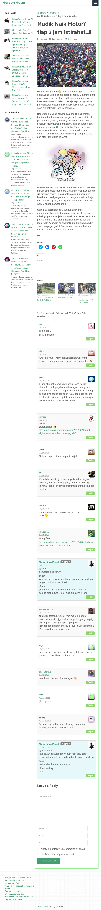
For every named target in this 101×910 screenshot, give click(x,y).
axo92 (41, 324)
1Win (13, 224)
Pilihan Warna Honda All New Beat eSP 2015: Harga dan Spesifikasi (22, 22)
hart (41, 695)
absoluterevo (45, 672)
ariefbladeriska (46, 609)
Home (42, 13)
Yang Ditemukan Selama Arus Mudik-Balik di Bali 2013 (45, 297)
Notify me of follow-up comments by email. (63, 849)
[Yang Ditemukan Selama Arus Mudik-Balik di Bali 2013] (46, 288)
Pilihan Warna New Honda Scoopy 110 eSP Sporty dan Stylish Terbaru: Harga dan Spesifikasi (22, 44)
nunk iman (44, 532)
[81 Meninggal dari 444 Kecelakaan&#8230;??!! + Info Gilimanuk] (87, 288)
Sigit (41, 645)
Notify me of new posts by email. (58, 854)
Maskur (42, 505)
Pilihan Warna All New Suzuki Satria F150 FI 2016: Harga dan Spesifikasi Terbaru (21, 71)
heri (41, 377)
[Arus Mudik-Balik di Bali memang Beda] (66, 288)
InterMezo (53, 13)
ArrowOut (15, 258)
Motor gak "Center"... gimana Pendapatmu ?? (22, 32)
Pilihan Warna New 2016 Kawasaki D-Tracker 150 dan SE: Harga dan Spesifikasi (21, 100)
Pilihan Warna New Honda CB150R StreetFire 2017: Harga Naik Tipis (22, 85)
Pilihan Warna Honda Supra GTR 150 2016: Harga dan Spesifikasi (20, 195)
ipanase (42, 417)
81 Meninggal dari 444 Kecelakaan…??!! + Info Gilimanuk (19, 895)
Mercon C (43, 39)
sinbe (41, 351)
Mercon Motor (14, 2)
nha (40, 473)
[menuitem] (17, 881)
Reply (90, 338)
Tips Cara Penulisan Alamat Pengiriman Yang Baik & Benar (20, 59)
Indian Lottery (17, 153)
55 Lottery (15, 190)
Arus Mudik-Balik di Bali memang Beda (19, 887)
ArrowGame (16, 119)
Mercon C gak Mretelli (49, 562)
